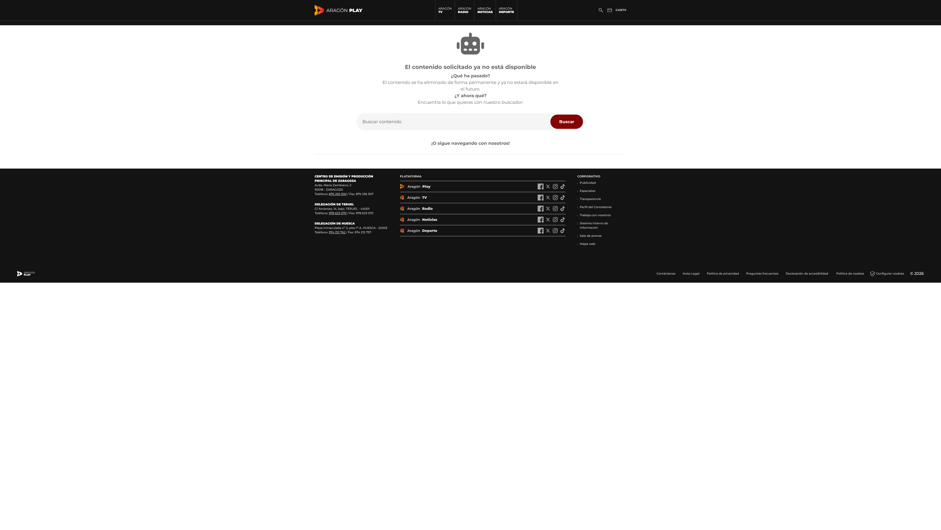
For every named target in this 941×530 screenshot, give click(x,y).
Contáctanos (665, 274)
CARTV (621, 10)
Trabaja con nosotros (595, 215)
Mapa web (587, 244)
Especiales (587, 191)
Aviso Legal (691, 274)
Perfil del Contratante (596, 207)
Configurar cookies (890, 274)
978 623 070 (338, 213)
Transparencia (590, 199)
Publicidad (588, 183)
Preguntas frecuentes (762, 274)
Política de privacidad (723, 274)
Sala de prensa (591, 236)
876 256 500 (338, 194)
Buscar (566, 121)
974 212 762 (337, 232)
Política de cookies (850, 274)
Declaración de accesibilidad (807, 274)
